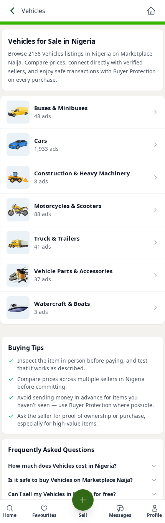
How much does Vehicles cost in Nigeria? (62, 465)
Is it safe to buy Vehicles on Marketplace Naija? (70, 479)
